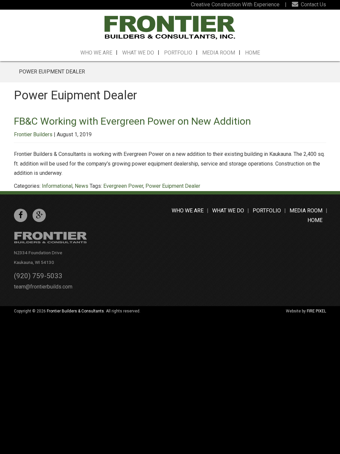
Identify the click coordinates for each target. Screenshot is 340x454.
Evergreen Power (123, 186)
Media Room (218, 53)
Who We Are (96, 53)
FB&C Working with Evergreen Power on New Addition (132, 121)
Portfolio (178, 53)
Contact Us (312, 4)
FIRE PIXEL (316, 311)
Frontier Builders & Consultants (75, 311)
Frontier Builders (33, 134)
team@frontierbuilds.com (43, 287)
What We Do (138, 53)
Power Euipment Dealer (172, 186)
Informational (57, 186)
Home (252, 53)
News (81, 186)
